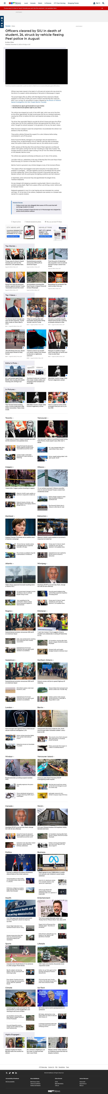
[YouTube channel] (13, 1073)
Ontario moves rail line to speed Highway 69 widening (51, 682)
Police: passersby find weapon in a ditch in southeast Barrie (58, 746)
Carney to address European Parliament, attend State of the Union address (20, 873)
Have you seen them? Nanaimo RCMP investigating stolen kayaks (49, 778)
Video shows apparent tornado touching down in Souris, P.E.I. (20, 585)
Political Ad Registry (35, 1085)
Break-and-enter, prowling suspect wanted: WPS (18, 778)
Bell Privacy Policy (35, 1081)
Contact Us (51, 1067)
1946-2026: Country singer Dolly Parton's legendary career (57, 379)
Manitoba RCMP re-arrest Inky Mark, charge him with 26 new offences (51, 585)
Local (26, 3)
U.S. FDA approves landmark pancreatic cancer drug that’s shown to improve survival (19, 919)
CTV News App (43, 1067)
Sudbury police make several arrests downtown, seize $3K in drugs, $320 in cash (57, 698)
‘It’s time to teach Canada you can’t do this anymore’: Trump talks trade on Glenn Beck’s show (14, 321)
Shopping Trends (73, 3)
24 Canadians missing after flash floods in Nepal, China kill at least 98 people (36, 286)
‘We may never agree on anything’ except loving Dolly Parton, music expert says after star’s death (52, 440)
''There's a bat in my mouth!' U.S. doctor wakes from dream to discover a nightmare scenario (36, 353)
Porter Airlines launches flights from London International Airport (25, 737)
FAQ (56, 1067)
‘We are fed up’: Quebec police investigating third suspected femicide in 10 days (25, 545)
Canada (32, 3)
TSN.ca (57, 1085)
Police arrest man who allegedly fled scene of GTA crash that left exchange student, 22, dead (36, 206)
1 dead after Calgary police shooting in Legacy (20, 488)
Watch (40, 3)
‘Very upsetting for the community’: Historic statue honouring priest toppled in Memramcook (24, 602)
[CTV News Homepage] (15, 3)
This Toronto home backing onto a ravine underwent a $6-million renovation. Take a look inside (14, 407)
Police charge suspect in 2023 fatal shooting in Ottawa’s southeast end (57, 498)
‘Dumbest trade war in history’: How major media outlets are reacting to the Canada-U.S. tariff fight (36, 381)
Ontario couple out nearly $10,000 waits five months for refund (14, 1051)
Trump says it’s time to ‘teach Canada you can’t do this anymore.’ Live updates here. (14, 262)
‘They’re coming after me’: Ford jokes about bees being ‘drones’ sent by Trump (36, 320)
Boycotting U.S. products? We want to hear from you (57, 285)
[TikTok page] (10, 1073)
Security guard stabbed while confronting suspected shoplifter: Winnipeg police (58, 593)
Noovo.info (82, 1081)
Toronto (7, 26)
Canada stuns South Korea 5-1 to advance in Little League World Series (20, 964)
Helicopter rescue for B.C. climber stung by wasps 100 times (58, 794)
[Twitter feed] (7, 1073)
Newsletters (62, 1067)
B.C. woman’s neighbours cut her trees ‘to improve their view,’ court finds (36, 1051)
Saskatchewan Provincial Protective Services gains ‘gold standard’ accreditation (25, 649)
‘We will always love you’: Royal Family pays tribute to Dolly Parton (15, 352)
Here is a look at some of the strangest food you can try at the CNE (57, 406)
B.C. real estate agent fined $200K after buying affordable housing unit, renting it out (15, 380)
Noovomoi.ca (83, 1083)
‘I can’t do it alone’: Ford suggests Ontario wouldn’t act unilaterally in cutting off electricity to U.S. (52, 633)
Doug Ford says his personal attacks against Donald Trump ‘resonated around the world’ (15, 286)
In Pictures (48, 3)
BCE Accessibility (10, 1081)
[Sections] (4, 3)
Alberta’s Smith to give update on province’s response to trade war (51, 538)
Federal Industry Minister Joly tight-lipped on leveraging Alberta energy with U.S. (26, 504)
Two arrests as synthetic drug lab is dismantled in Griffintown (26, 553)
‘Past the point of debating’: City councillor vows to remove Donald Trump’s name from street (57, 263)
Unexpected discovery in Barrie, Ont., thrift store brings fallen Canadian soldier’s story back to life (51, 730)
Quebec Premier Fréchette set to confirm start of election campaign (20, 538)
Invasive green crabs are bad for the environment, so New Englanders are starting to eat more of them (18, 1009)
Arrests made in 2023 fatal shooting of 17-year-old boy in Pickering (25, 456)
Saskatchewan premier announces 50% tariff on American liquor (34, 262)
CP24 (56, 1081)
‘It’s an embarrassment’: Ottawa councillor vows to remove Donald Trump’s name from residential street (51, 490)
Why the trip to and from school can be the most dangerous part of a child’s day (58, 786)
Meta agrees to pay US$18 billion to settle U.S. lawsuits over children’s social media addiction (52, 874)
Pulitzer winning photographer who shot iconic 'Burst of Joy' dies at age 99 (57, 844)
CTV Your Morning (59, 3)
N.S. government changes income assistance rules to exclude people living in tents (26, 593)
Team (67, 1067)
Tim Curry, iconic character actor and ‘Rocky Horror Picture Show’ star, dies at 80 (52, 919)
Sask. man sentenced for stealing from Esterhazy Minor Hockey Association (26, 640)
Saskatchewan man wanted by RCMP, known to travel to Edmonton (57, 554)
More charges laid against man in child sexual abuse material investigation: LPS (19, 729)
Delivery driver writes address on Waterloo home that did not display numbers (57, 1051)
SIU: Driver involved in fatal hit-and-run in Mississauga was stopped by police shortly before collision (38, 210)
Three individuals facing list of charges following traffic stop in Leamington (25, 795)
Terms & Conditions (35, 1083)
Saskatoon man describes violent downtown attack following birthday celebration (26, 844)
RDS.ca (81, 1085)
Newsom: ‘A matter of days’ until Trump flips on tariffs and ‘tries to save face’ (57, 352)
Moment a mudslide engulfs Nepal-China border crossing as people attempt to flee (57, 320)
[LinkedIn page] (16, 1073)
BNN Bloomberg (59, 1083)
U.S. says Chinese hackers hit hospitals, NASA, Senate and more (52, 828)
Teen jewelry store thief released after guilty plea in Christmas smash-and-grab (58, 738)
